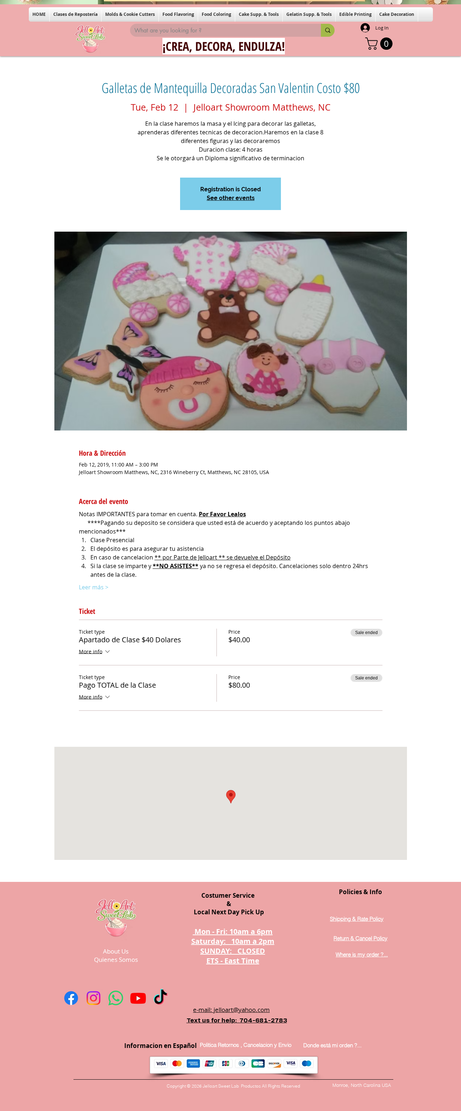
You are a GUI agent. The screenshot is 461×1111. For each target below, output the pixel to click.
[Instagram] (93, 998)
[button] (75, 14)
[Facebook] (71, 998)
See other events (231, 198)
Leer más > (93, 587)
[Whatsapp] (116, 998)
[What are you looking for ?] (328, 30)
